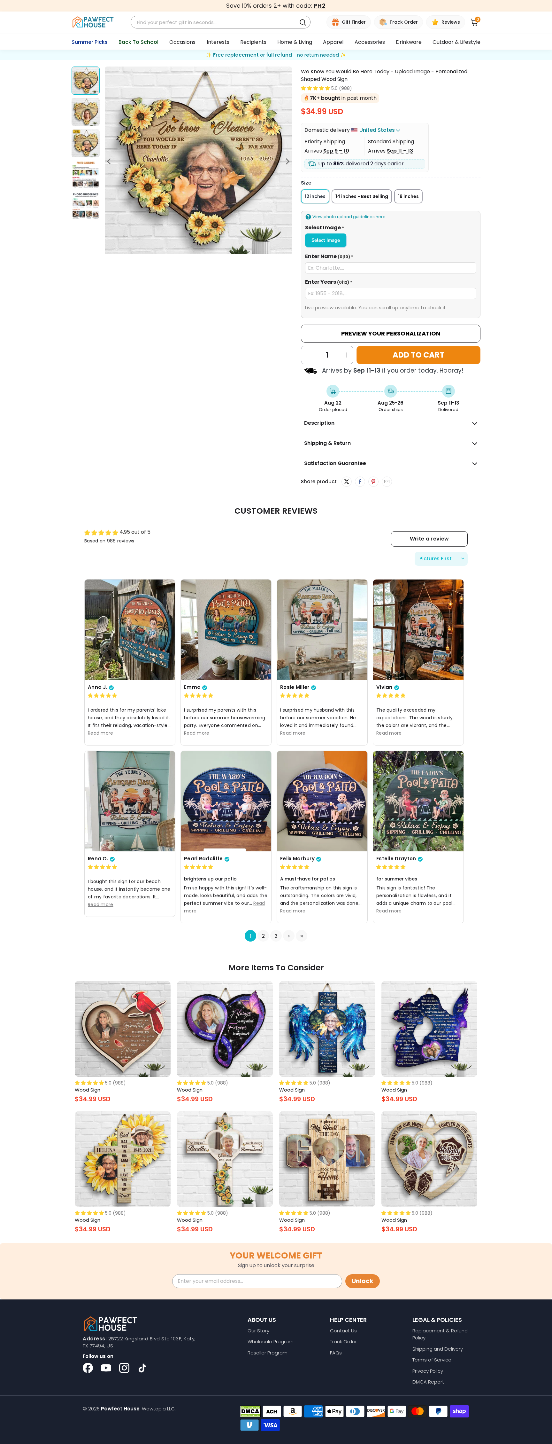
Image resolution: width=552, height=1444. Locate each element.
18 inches (408, 196)
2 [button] (263, 936)
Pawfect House (120, 1408)
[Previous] (109, 161)
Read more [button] (100, 733)
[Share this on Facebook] (359, 482)
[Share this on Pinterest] (373, 482)
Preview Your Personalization (390, 333)
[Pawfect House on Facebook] (88, 1368)
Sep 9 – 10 (336, 150)
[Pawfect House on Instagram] (124, 1368)
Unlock (362, 1281)
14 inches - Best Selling (361, 196)
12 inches (315, 196)
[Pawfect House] (93, 22)
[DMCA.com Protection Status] (250, 1411)
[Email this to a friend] (386, 482)
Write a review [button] (429, 538)
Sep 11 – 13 (400, 150)
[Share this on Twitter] (346, 481)
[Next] (287, 161)
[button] (315, 88)
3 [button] (276, 936)
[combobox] (215, 22)
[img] (102, 695)
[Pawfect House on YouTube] (106, 1368)
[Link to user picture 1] (130, 630)
